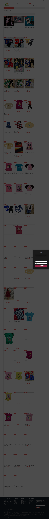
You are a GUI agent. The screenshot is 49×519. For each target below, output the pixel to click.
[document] (24, 259)
